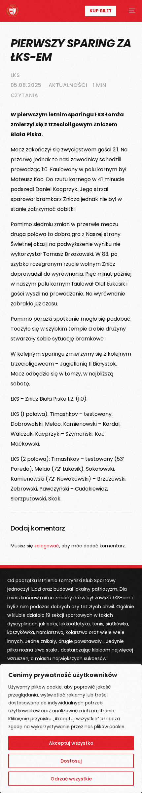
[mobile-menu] (129, 11)
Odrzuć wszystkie (71, 778)
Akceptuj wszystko (71, 743)
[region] (71, 728)
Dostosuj (71, 761)
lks (15, 75)
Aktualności (68, 85)
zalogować (46, 545)
